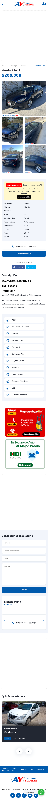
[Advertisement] (24, 35)
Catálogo (13, 66)
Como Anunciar (5, 769)
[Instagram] (24, 795)
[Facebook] (12, 795)
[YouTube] (30, 795)
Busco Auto (14, 769)
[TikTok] (36, 795)
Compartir (20, 267)
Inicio (4, 66)
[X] (18, 795)
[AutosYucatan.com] (24, 4)
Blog (31, 769)
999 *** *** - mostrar (26, 246)
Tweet (32, 267)
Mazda (23, 66)
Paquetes (23, 769)
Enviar (24, 589)
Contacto (40, 769)
